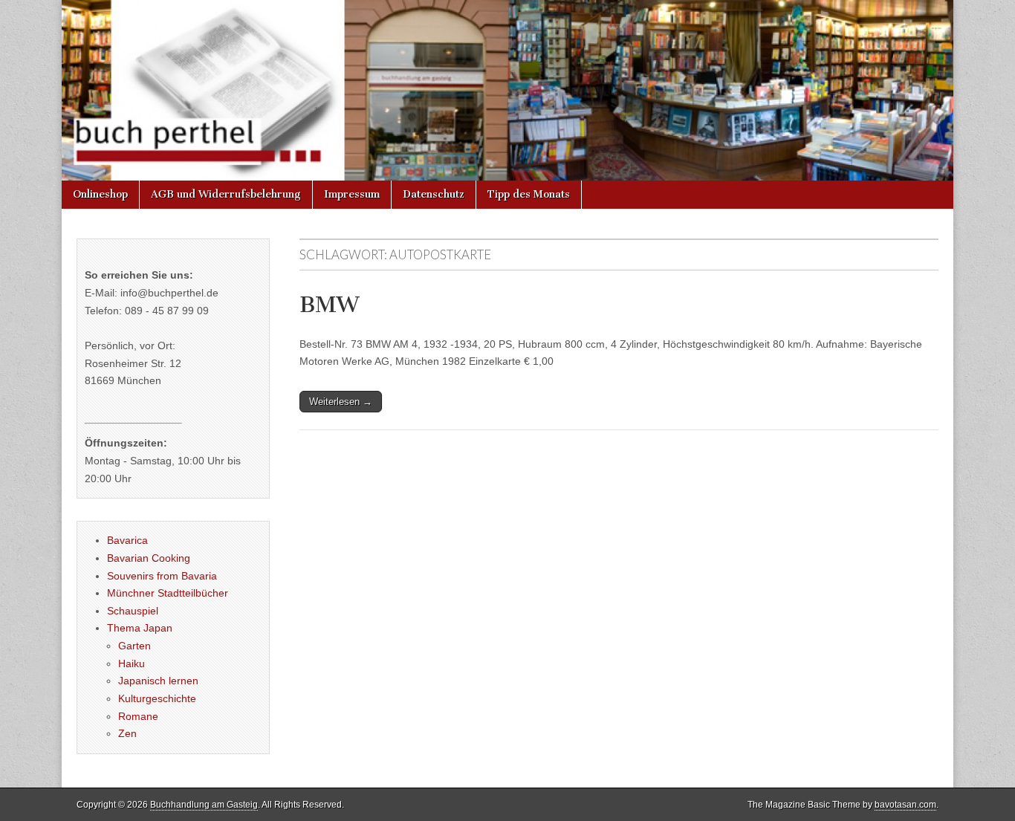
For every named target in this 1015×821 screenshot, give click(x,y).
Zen (127, 733)
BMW (329, 304)
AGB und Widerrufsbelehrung (226, 194)
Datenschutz (433, 194)
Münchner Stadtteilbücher (167, 593)
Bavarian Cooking (148, 558)
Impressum (352, 194)
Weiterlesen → (340, 401)
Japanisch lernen (158, 681)
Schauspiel (132, 611)
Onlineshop (100, 194)
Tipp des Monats (528, 194)
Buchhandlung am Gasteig (204, 804)
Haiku (131, 663)
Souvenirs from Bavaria (162, 576)
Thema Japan (139, 628)
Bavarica (127, 540)
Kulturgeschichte (157, 698)
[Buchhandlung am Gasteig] (507, 90)
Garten (134, 646)
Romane (138, 716)
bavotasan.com (905, 804)
